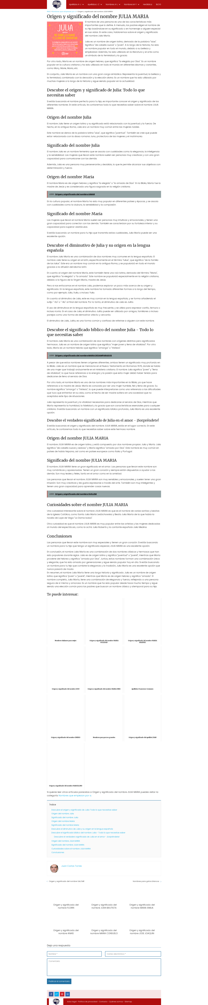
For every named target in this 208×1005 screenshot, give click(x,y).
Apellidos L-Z (93, 4)
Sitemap (128, 1001)
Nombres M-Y (130, 4)
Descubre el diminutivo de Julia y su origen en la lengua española (82, 829)
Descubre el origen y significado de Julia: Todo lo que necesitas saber (84, 809)
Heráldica (147, 4)
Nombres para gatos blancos (146, 881)
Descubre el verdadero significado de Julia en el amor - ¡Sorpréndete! (87, 836)
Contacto (103, 1001)
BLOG (158, 4)
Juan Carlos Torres (71, 865)
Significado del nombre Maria (65, 825)
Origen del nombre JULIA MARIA (65, 841)
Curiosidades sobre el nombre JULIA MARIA (71, 848)
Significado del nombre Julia (64, 817)
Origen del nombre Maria (63, 821)
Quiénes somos (116, 1001)
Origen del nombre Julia (62, 813)
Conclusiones (57, 852)
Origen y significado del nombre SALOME (66, 881)
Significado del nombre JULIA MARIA (67, 844)
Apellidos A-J (75, 4)
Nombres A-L (112, 4)
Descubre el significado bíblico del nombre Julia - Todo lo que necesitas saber (88, 832)
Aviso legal (71, 1001)
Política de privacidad (87, 1001)
